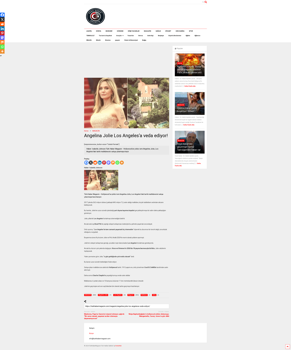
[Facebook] (86, 163)
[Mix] (113, 163)
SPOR (191, 31)
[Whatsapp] (117, 163)
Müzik (98, 40)
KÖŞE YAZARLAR (133, 31)
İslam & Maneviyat (131, 40)
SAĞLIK (158, 31)
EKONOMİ (109, 31)
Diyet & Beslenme (174, 35)
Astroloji (150, 35)
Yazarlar (131, 35)
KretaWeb (118, 346)
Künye (91, 333)
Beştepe (161, 35)
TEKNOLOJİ (90, 35)
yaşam (117, 40)
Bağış (144, 40)
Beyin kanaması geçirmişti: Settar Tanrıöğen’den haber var (189, 147)
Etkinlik (89, 40)
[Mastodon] (108, 163)
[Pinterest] (104, 163)
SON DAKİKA (180, 31)
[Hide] (1, 56)
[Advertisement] (126, 58)
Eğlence (197, 35)
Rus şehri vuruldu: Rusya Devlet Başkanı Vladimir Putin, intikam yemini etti (189, 69)
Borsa (140, 35)
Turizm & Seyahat (105, 35)
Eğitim (188, 35)
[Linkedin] (100, 163)
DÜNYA (98, 31)
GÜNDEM (120, 31)
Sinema (107, 40)
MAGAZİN (147, 31)
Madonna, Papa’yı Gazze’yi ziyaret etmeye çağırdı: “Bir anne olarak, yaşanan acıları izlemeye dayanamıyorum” (104, 316)
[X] (91, 163)
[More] (122, 163)
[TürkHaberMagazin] (145, 16)
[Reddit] (95, 163)
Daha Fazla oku (190, 86)
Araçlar (119, 35)
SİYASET (168, 31)
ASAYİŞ (89, 31)
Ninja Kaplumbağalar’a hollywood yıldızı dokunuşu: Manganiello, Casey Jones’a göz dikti (149, 315)
